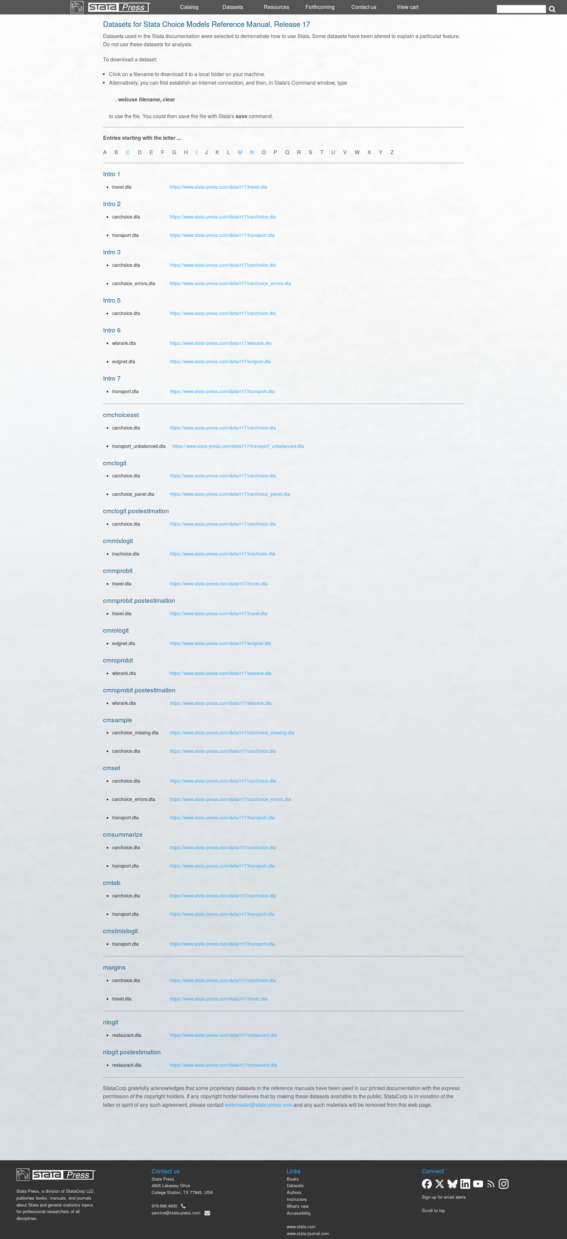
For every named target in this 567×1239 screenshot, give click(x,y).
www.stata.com (301, 1226)
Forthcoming (320, 6)
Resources (276, 6)
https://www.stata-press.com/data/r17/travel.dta (218, 186)
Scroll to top (433, 1210)
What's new (297, 1206)
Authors (294, 1192)
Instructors (297, 1199)
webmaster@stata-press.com (258, 1104)
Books (293, 1179)
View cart (407, 6)
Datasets (232, 6)
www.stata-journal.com (308, 1233)
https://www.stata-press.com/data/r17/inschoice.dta (222, 553)
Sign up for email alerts (444, 1197)
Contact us (363, 6)
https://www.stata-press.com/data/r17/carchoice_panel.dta (230, 494)
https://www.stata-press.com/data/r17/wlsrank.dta (221, 343)
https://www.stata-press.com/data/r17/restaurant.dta (223, 1035)
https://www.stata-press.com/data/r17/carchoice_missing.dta (232, 732)
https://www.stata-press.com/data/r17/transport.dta (222, 235)
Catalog (189, 6)
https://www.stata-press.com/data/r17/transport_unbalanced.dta (238, 446)
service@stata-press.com (176, 1212)
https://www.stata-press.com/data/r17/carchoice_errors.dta (230, 283)
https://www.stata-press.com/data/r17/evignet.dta (220, 361)
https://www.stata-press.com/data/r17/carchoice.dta (223, 216)
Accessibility (299, 1213)
